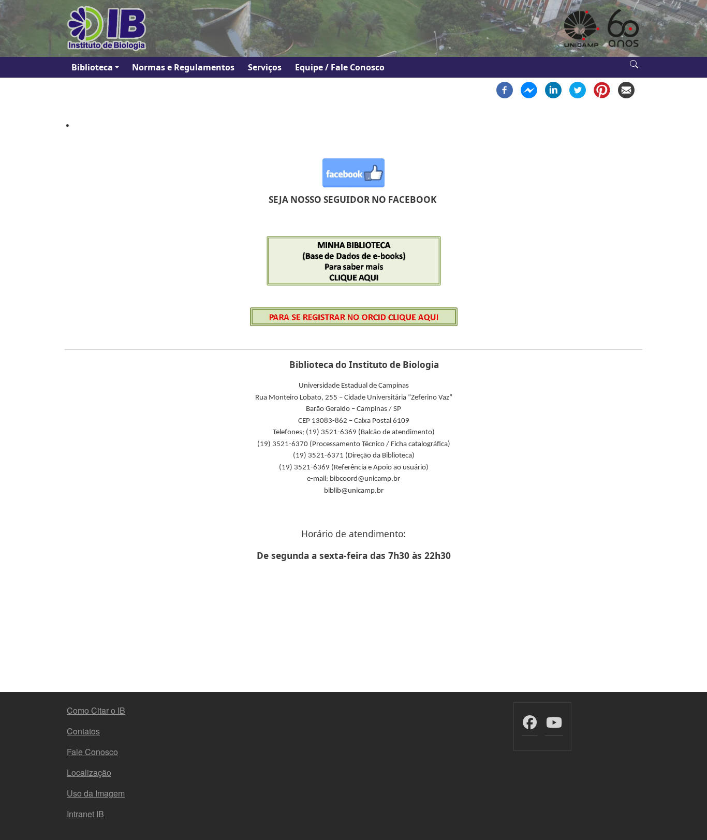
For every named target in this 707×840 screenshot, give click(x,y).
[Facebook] (504, 89)
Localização (89, 772)
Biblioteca (92, 67)
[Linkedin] (553, 89)
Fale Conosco (92, 752)
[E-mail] (626, 89)
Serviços (265, 67)
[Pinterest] (602, 89)
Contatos (83, 731)
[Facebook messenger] (529, 89)
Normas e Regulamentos (183, 67)
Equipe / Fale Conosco (340, 67)
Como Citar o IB (96, 710)
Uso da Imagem (96, 793)
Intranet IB (85, 814)
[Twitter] (577, 89)
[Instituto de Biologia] (107, 28)
